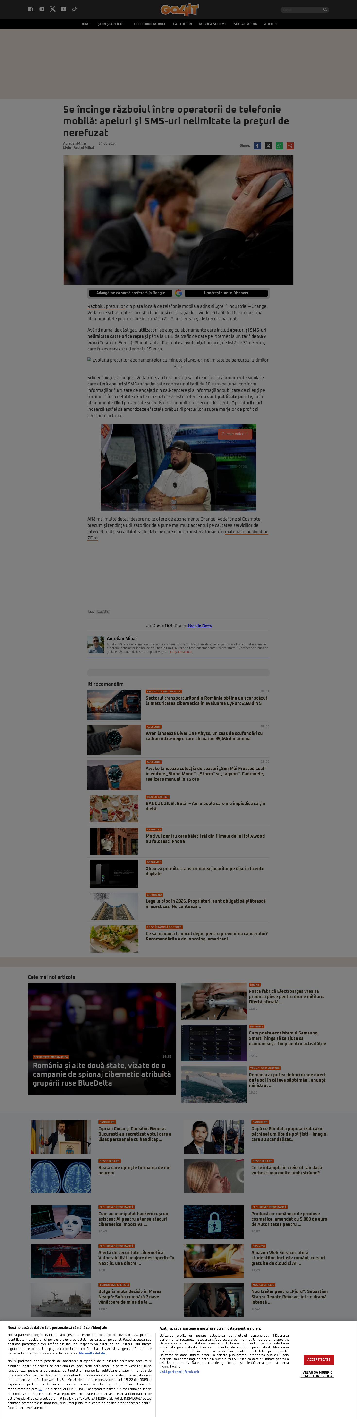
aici (40, 1389)
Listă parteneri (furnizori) (179, 1372)
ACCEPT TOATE (319, 1359)
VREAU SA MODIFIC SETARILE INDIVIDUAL (317, 1374)
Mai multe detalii (92, 1353)
